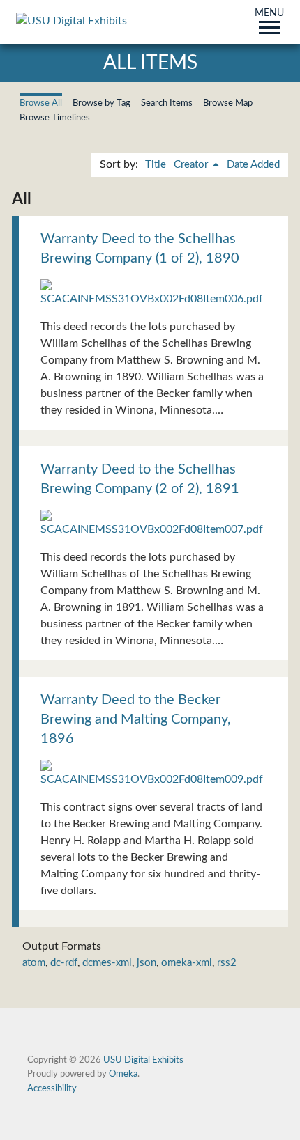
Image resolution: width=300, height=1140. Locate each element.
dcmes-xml (107, 963)
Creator (192, 164)
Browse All (41, 103)
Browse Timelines (55, 118)
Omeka (123, 1074)
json (146, 963)
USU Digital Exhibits (143, 1060)
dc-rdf (63, 963)
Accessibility (52, 1088)
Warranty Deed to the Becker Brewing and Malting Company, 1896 (135, 719)
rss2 (227, 963)
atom (33, 963)
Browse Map (228, 103)
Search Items (167, 103)
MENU (269, 14)
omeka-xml (186, 963)
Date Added (253, 164)
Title (155, 164)
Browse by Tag (101, 103)
